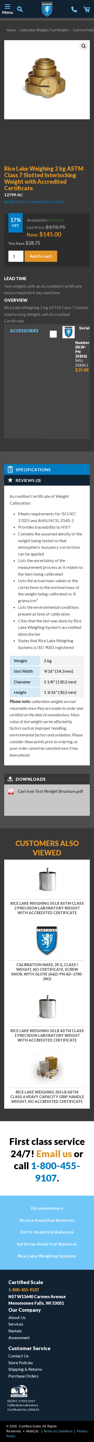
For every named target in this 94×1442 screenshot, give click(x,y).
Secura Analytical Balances (47, 1220)
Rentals (15, 1330)
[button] (84, 46)
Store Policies (20, 1362)
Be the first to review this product (34, 201)
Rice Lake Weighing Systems (47, 1255)
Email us (54, 1153)
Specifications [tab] (33, 469)
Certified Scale (25, 1282)
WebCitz (32, 1431)
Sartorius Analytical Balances (47, 1243)
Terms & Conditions (58, 1431)
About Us (17, 1317)
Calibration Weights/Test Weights (44, 30)
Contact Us (18, 1355)
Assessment (19, 1337)
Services (15, 1323)
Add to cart (41, 255)
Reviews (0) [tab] (28, 480)
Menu (7, 12)
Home (11, 30)
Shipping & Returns (25, 1369)
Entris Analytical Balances (47, 1231)
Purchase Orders (23, 1375)
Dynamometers (47, 1207)
